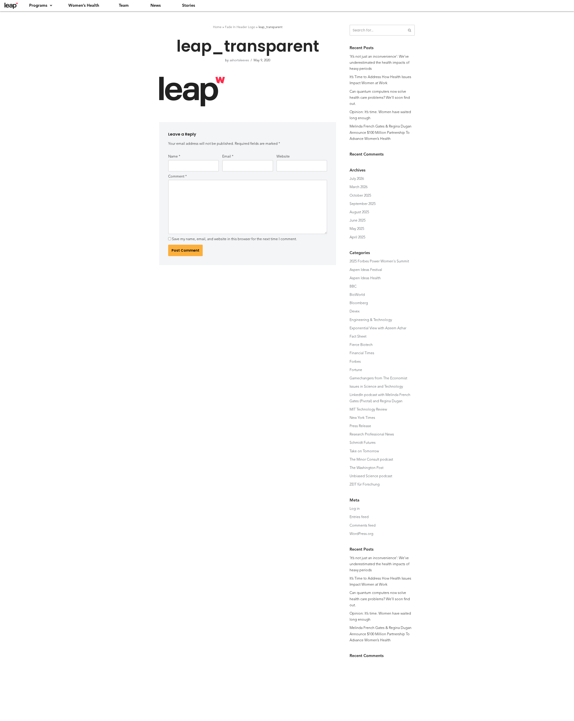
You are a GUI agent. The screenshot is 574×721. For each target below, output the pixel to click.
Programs (38, 6)
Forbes (355, 362)
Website (283, 156)
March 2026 (358, 187)
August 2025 (359, 212)
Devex (355, 311)
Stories (188, 6)
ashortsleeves (239, 60)
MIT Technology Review (368, 409)
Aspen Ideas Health (365, 278)
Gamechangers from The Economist (379, 378)
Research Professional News (372, 434)
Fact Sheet (358, 337)
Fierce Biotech (361, 345)
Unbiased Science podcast (371, 476)
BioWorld (357, 295)
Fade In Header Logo (240, 27)
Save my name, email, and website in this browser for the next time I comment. (234, 239)
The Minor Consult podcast (371, 460)
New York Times (362, 418)
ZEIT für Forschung (365, 484)
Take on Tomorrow (364, 451)
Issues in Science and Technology (376, 387)
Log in (355, 509)
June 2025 (357, 220)
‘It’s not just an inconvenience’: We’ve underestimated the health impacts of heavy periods (379, 63)
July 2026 (357, 179)
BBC (353, 286)
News (155, 6)
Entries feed (359, 517)
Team (124, 6)
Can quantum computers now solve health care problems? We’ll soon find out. (380, 98)
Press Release (360, 426)
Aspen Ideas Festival (366, 270)
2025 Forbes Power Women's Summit (379, 261)
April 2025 (357, 237)
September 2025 (363, 204)
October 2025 (360, 196)
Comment (177, 176)
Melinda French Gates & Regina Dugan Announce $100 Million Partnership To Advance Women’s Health (380, 133)
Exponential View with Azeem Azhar (378, 328)
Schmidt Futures (363, 443)
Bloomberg (359, 303)
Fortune (356, 370)
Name (174, 156)
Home (217, 27)
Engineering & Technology (371, 320)
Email (227, 156)
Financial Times (362, 353)
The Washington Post (366, 468)
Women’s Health (83, 6)
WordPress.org (361, 534)
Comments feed (363, 526)
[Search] (410, 30)
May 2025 (357, 229)
